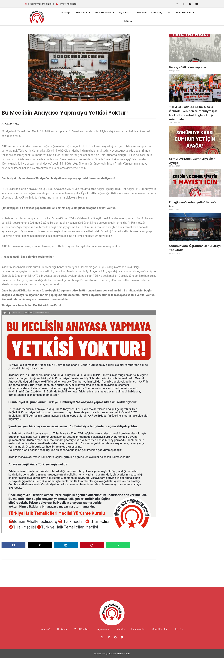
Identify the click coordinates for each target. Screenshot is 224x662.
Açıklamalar (125, 12)
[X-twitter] (183, 4)
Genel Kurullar (183, 12)
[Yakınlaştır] (31, 312)
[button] (13, 545)
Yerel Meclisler (103, 12)
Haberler (142, 12)
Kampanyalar (158, 12)
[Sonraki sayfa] (9, 312)
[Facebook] (190, 4)
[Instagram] (176, 4)
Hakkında (81, 12)
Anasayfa (66, 12)
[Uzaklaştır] (26, 312)
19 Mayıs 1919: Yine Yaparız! (187, 67)
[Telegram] (196, 4)
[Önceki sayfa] (4, 312)
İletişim (128, 21)
